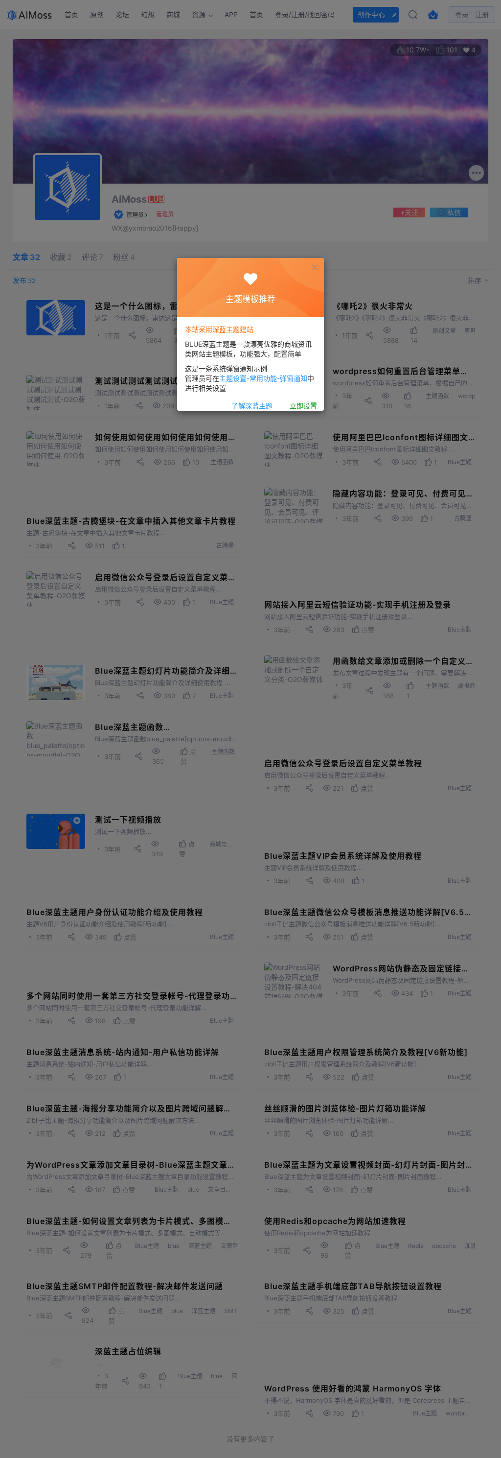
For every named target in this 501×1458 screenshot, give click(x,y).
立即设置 (303, 405)
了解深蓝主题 (252, 405)
